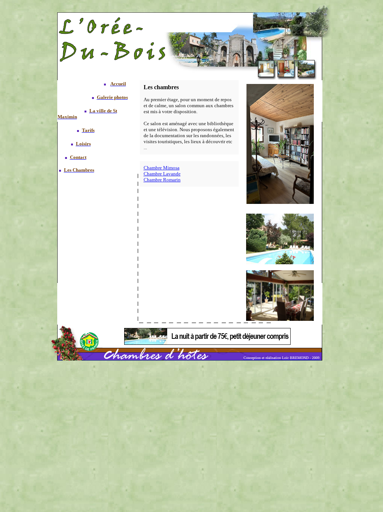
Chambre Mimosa (162, 168)
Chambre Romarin (162, 180)
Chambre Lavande (162, 174)
